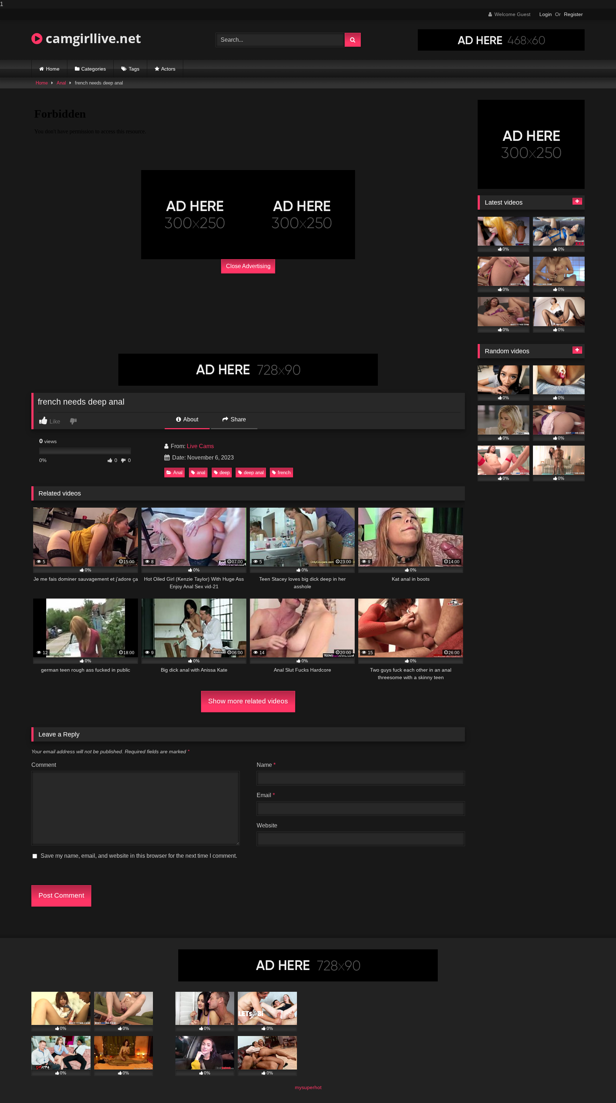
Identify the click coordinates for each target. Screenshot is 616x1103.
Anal (61, 83)
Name (266, 765)
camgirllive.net (91, 38)
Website (267, 825)
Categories (93, 69)
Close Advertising (248, 266)
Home (53, 69)
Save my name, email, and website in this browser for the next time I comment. (139, 856)
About (190, 419)
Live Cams (200, 446)
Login (545, 14)
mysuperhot (308, 1087)
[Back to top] (594, 1083)
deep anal (254, 472)
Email (266, 795)
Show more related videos (248, 701)
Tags (134, 69)
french (284, 472)
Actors (168, 69)
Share (237, 419)
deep (225, 472)
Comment (43, 765)
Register (573, 14)
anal (201, 472)
